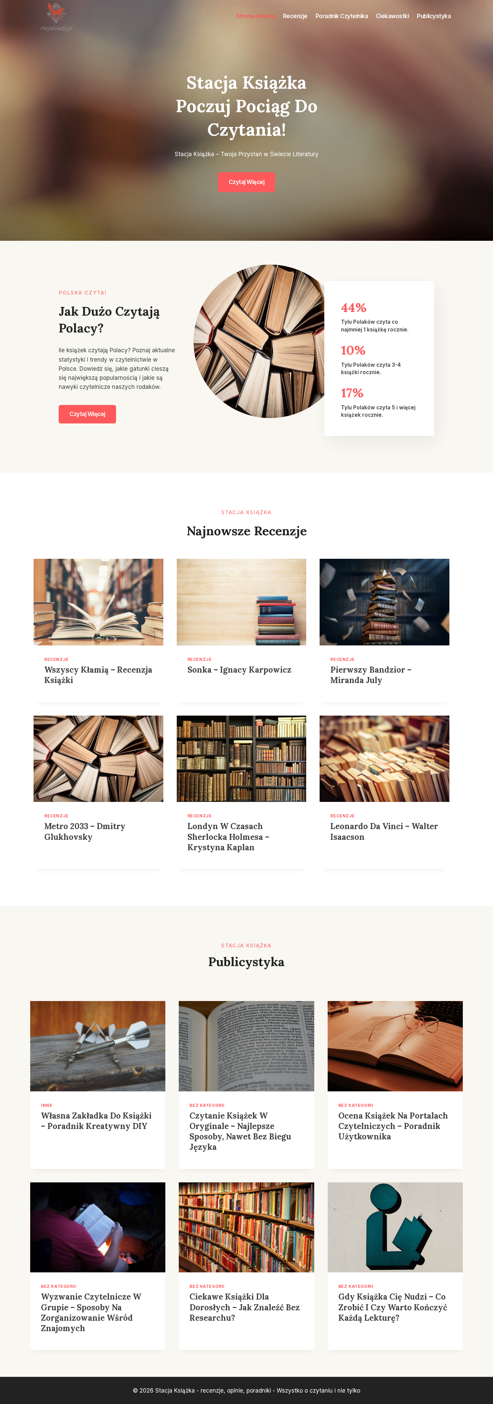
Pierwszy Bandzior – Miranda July (371, 675)
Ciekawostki (392, 16)
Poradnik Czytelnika (342, 16)
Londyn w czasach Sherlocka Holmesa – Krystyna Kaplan (228, 836)
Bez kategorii (207, 1105)
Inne (46, 1105)
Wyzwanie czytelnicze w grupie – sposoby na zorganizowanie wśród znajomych (91, 1312)
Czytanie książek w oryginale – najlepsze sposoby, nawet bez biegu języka (240, 1131)
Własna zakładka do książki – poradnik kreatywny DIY (96, 1121)
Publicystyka (434, 16)
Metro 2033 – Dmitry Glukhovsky (84, 831)
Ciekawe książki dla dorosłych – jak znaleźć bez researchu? (244, 1307)
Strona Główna (255, 16)
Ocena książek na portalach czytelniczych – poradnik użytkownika (393, 1126)
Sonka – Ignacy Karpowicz (239, 670)
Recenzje (295, 16)
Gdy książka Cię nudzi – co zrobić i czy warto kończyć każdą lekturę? (392, 1307)
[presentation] (98, 602)
